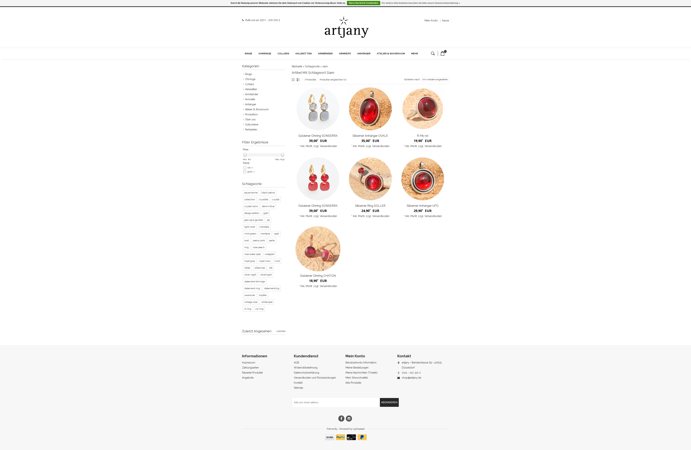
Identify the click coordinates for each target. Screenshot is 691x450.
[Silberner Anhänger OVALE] (370, 108)
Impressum (248, 362)
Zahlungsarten (250, 367)
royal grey (249, 261)
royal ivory (264, 261)
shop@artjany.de (411, 377)
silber (247, 267)
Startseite (297, 66)
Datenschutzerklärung (306, 372)
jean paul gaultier (253, 220)
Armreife (345, 53)
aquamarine (251, 192)
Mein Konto (431, 20)
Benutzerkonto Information (361, 362)
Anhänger (364, 53)
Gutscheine (251, 124)
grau (251, 171)
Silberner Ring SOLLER (370, 205)
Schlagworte (312, 66)
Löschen (281, 331)
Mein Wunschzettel (357, 377)
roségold (269, 254)
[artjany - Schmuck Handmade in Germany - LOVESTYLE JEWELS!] (347, 27)
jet (268, 220)
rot (250, 167)
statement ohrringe (254, 281)
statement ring (252, 288)
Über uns (250, 119)
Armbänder (325, 53)
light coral (249, 226)
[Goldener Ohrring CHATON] (318, 248)
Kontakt (298, 382)
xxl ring (259, 308)
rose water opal (252, 254)
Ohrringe (264, 53)
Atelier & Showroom (391, 53)
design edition (251, 213)
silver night (250, 274)
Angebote (248, 377)
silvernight (266, 274)
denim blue (268, 206)
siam (325, 66)
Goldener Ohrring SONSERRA (318, 135)
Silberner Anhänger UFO (423, 205)
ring (246, 247)
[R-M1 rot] (423, 108)
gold (265, 213)
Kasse (445, 20)
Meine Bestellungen (357, 367)
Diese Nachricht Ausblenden (363, 3)
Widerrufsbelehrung (305, 367)
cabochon (249, 199)
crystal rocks (251, 206)
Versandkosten (328, 146)
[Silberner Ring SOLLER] (370, 178)
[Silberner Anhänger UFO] (423, 178)
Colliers (283, 53)
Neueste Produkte (252, 372)
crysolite (263, 199)
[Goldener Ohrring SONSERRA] (318, 108)
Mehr (414, 53)
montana (265, 233)
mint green (250, 233)
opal (276, 233)
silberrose (259, 267)
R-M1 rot (422, 135)
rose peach (259, 247)
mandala (264, 226)
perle (272, 240)
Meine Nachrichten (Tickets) (362, 372)
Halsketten (303, 53)
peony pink (259, 240)
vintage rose (250, 302)
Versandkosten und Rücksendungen (315, 377)
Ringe (248, 53)
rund (277, 261)
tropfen (263, 295)
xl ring (247, 308)
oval (246, 240)
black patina (268, 192)
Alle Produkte (353, 382)
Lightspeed (359, 429)
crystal (275, 199)
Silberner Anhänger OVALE (370, 135)
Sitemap (298, 387)
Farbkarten (251, 129)
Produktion (251, 114)
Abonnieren (389, 402)
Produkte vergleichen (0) (333, 79)
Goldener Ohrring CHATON (318, 275)
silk (271, 267)
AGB (296, 362)
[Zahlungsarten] (345, 439)
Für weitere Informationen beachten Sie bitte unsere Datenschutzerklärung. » (421, 3)
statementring (271, 288)
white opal (267, 302)
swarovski (249, 295)
